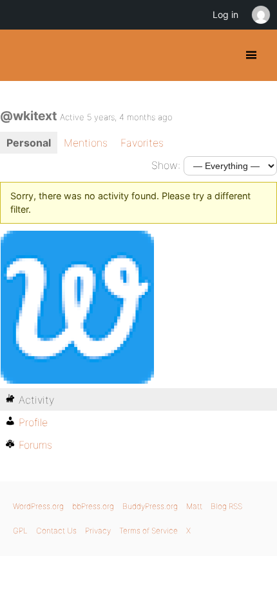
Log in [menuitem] (225, 14)
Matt (194, 506)
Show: (165, 165)
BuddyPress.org (21, 55)
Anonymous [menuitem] (260, 15)
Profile (33, 422)
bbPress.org (93, 506)
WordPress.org (38, 506)
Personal (28, 142)
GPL (20, 530)
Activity (36, 399)
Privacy (98, 530)
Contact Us (56, 530)
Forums (35, 444)
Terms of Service (148, 530)
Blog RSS (226, 506)
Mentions (86, 142)
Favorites (142, 142)
